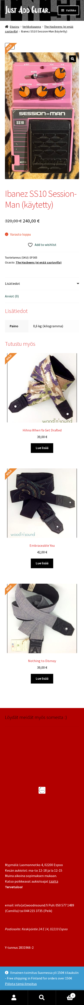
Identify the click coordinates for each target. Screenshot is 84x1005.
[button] (72, 58)
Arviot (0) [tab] (12, 296)
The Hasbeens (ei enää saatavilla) (39, 262)
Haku (42, 997)
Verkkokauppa (31, 27)
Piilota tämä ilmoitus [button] (21, 984)
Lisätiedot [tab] (12, 283)
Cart (64, 994)
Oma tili (14, 997)
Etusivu (14, 27)
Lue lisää (42, 448)
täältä (53, 881)
